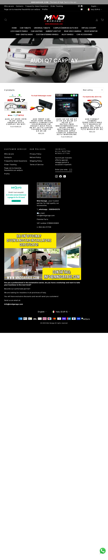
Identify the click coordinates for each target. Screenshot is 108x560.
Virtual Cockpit (88, 28)
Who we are (9, 6)
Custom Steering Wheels (47, 34)
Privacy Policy (35, 154)
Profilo (45, 9)
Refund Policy (35, 157)
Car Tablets (25, 28)
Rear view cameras (72, 31)
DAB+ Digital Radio (24, 34)
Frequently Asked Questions (36, 6)
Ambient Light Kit (53, 31)
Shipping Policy (36, 161)
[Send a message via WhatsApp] (103, 551)
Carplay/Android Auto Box (65, 28)
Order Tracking (57, 6)
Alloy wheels (67, 34)
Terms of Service (37, 165)
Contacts (19, 6)
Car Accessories (84, 34)
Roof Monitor (90, 31)
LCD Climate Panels (19, 31)
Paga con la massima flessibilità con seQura (22, 9)
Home (14, 28)
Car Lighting (37, 31)
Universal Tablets (42, 28)
